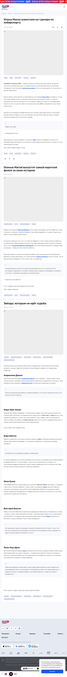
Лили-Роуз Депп (47, 357)
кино (16, 224)
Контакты (5, 637)
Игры (5, 77)
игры (11, 77)
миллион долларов (29, 88)
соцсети (33, 77)
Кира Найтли (37, 357)
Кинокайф (47, 633)
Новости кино (8, 224)
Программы (5, 633)
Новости (10, 13)
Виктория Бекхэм (9, 360)
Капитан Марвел (24, 224)
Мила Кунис (27, 357)
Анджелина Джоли (16, 357)
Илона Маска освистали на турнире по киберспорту (29, 13)
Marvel (33, 224)
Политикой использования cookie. (50, 667)
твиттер (26, 77)
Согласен (52, 671)
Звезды (6, 357)
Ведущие (32, 633)
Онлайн (18, 633)
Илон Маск (18, 77)
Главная (4, 13)
